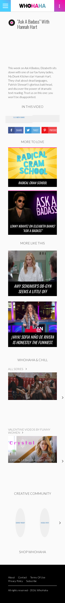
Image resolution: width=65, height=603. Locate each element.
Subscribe (31, 581)
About (11, 577)
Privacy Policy (15, 581)
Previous (5, 522)
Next (60, 522)
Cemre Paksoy (20, 522)
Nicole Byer (45, 522)
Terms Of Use (37, 577)
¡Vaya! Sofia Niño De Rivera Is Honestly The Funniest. (32, 339)
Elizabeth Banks (19, 117)
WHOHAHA (32, 6)
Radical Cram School (32, 182)
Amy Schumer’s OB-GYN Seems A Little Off (32, 288)
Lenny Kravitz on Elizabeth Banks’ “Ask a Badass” (32, 228)
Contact (22, 577)
